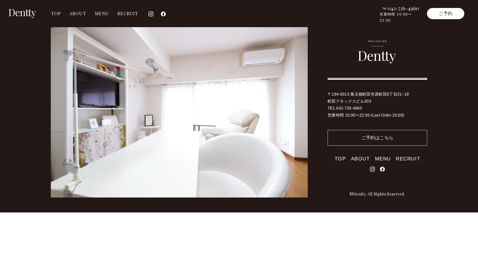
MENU (102, 13)
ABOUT (77, 13)
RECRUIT (128, 13)
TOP (56, 13)
